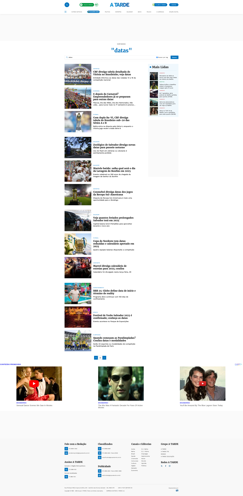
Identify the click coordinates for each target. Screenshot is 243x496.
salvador (134, 468)
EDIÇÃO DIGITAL (173, 12)
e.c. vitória (145, 451)
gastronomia (145, 456)
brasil (133, 454)
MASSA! (163, 454)
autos (133, 449)
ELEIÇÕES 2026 (94, 11)
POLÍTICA (107, 12)
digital (133, 465)
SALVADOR (130, 12)
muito (143, 458)
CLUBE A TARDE (161, 5)
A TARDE (163, 449)
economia (134, 470)
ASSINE (173, 5)
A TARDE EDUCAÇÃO (167, 456)
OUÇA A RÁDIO (88, 5)
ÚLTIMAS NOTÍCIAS (76, 12)
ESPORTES (118, 12)
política (143, 465)
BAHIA (139, 12)
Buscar (174, 57)
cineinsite (134, 458)
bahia (133, 451)
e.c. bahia (144, 449)
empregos (144, 454)
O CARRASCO (160, 12)
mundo (143, 461)
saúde (133, 456)
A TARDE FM (165, 451)
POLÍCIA (149, 12)
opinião (143, 463)
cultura (133, 463)
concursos (134, 461)
